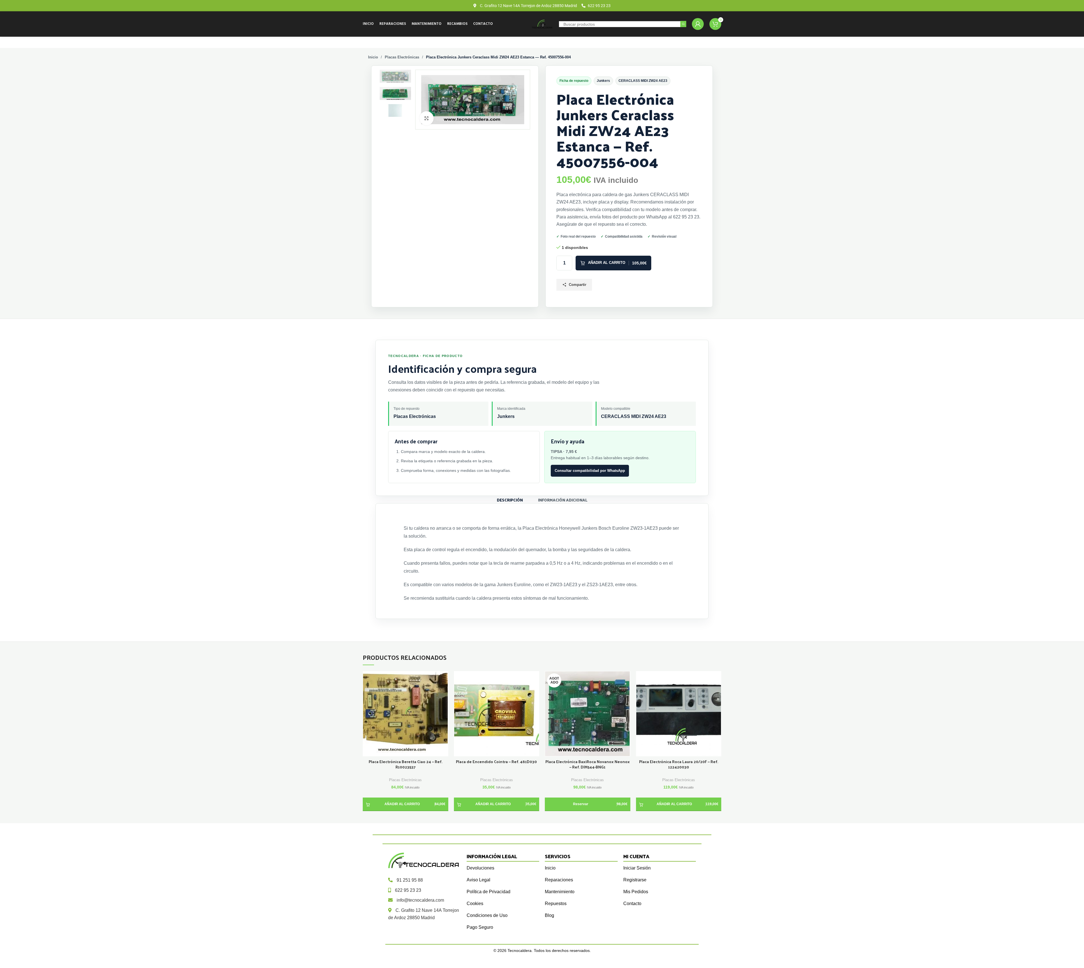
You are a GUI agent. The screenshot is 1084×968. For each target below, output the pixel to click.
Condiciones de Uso (487, 915)
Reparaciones (559, 879)
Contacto (632, 903)
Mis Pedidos (635, 891)
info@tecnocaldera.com (420, 900)
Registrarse (634, 879)
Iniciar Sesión (637, 868)
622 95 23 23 (408, 890)
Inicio (373, 57)
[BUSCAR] (683, 24)
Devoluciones (480, 868)
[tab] (510, 499)
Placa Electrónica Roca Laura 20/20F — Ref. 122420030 (678, 764)
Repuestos (556, 903)
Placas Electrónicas (402, 57)
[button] (405, 804)
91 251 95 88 (410, 880)
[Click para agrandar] (426, 118)
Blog (549, 915)
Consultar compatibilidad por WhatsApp (590, 470)
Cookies (475, 903)
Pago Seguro (480, 927)
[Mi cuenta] (698, 24)
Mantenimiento (559, 891)
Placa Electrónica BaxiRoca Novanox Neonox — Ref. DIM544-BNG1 (587, 764)
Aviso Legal (478, 879)
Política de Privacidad (488, 891)
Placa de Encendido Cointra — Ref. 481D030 (496, 762)
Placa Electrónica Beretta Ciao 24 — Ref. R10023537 (405, 764)
